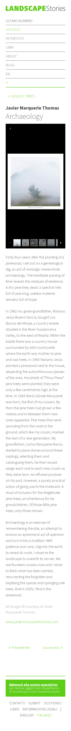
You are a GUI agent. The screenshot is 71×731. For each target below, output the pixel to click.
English (27, 715)
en (8, 73)
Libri (10, 47)
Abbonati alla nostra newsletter (33, 684)
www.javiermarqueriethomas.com (32, 621)
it (7, 82)
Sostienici (53, 703)
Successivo (51, 647)
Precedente (20, 647)
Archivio (13, 29)
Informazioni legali (39, 709)
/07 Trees (23, 96)
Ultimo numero (19, 20)
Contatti (17, 703)
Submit (34, 703)
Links (14, 709)
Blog (10, 65)
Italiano (44, 715)
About (11, 56)
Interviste (15, 38)
